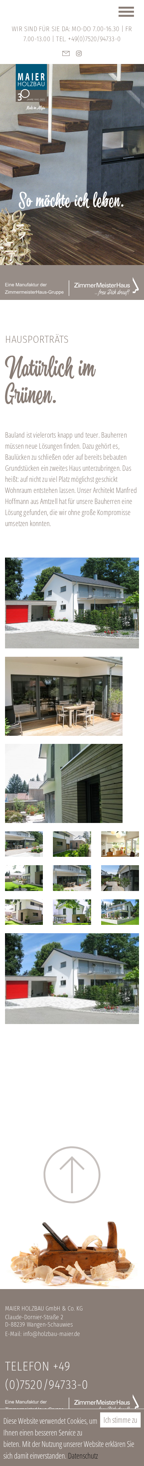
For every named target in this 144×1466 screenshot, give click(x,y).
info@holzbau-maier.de (51, 1334)
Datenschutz (83, 1455)
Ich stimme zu (120, 1419)
